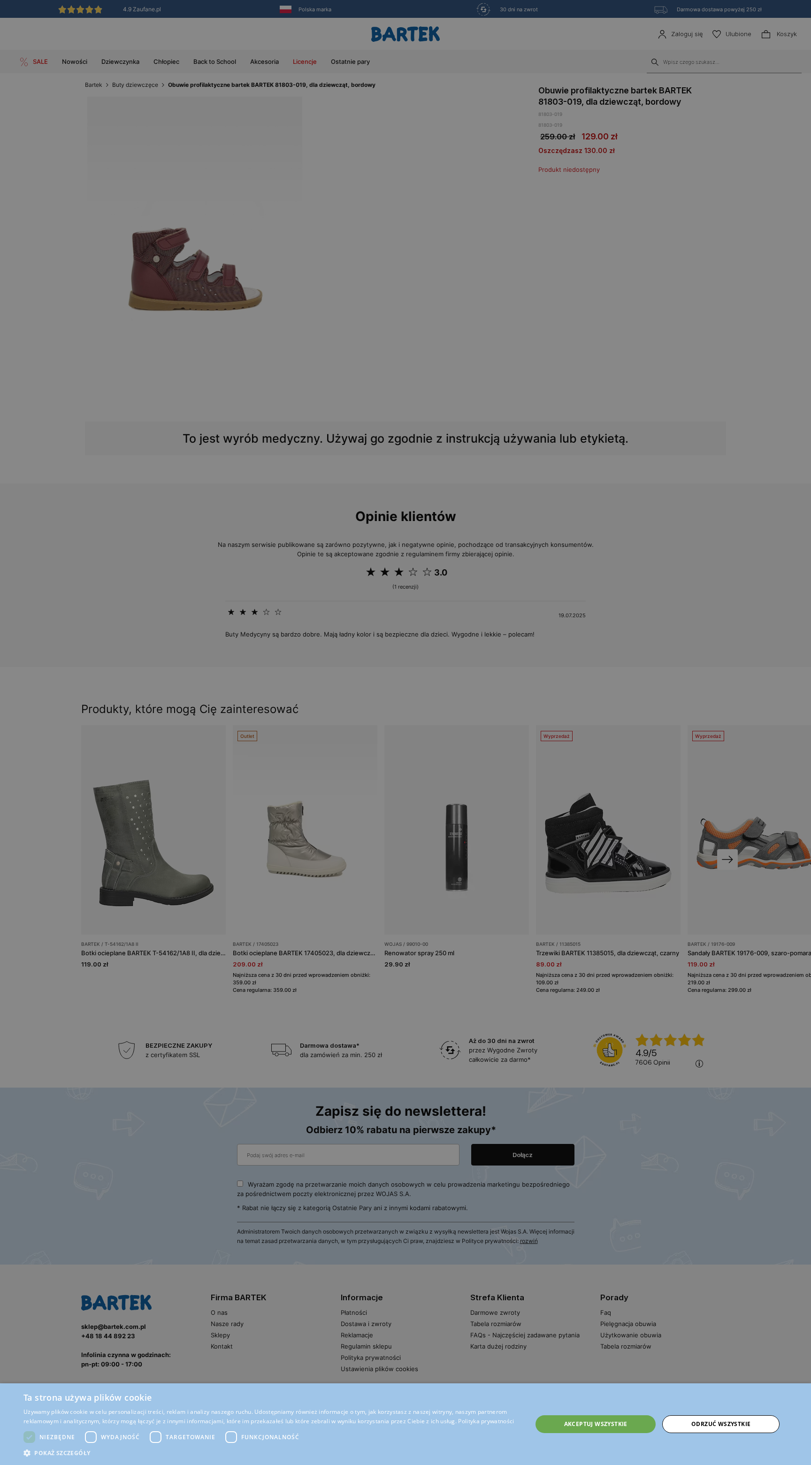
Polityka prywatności (486, 1421)
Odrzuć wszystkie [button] (720, 1424)
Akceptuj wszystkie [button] (595, 1424)
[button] (270, 1453)
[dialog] (405, 732)
